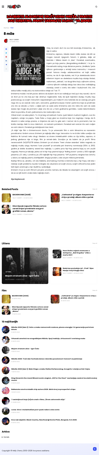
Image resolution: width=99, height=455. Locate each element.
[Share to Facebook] (6, 49)
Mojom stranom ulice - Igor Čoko (22, 275)
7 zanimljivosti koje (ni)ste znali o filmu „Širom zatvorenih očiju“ (38, 399)
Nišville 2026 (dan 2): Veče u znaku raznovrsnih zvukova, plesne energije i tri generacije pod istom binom (52, 328)
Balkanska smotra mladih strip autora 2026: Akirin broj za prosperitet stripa (43, 389)
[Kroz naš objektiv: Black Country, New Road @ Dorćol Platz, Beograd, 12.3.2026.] (6, 421)
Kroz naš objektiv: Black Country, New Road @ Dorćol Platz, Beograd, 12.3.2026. (44, 420)
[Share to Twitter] (6, 53)
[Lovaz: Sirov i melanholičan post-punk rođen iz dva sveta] (6, 411)
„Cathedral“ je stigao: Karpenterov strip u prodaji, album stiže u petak (77, 195)
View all (94, 189)
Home (6, 28)
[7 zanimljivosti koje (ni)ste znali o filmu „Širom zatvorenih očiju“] (6, 401)
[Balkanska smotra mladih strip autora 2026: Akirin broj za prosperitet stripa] (6, 391)
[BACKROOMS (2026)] (6, 197)
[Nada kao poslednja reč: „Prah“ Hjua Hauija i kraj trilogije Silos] (57, 271)
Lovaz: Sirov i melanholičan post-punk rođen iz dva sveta (35, 410)
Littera (8, 272)
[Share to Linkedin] (6, 60)
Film (12, 28)
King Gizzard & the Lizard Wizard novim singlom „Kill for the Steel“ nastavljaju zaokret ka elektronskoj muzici (54, 379)
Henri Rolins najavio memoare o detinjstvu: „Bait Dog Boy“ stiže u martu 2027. (76, 253)
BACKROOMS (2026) (22, 194)
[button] (6, 69)
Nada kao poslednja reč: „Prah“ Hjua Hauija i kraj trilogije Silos (78, 269)
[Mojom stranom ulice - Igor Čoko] (25, 266)
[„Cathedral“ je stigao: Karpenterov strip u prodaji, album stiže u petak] (55, 197)
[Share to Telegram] (6, 64)
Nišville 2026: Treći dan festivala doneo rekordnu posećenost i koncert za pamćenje (46, 359)
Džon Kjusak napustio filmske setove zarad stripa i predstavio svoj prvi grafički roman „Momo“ (29, 208)
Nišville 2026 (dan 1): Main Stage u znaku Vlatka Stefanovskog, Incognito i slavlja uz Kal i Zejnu (50, 369)
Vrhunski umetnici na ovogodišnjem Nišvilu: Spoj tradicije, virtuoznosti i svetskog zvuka (48, 338)
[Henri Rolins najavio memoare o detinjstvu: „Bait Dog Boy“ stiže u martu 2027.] (57, 254)
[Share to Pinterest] (6, 57)
